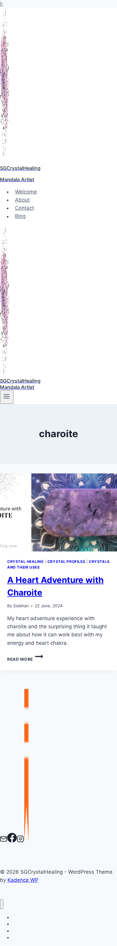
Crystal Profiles (66, 561)
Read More (25, 659)
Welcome (26, 192)
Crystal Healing (25, 561)
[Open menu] (7, 397)
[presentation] (58, 512)
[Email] (3, 841)
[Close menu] (1, 904)
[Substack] (26, 841)
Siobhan (21, 605)
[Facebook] (12, 841)
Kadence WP (23, 880)
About (22, 200)
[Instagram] (20, 841)
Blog (20, 216)
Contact (24, 208)
